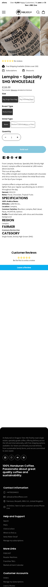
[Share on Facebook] (4, 158)
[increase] (17, 137)
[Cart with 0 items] (43, 12)
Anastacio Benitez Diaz (11, 230)
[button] (43, 12)
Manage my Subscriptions (13, 582)
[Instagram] (11, 457)
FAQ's (5, 525)
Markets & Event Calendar (13, 565)
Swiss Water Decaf (10, 536)
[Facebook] (5, 457)
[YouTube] (17, 457)
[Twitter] (23, 457)
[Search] (38, 12)
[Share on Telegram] (16, 158)
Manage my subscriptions (13, 540)
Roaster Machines (10, 557)
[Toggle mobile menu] (8, 12)
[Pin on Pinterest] (12, 158)
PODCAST (7, 553)
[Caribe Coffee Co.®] (24, 12)
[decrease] (5, 137)
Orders (6, 578)
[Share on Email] (20, 158)
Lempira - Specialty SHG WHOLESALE (22, 79)
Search (6, 521)
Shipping (14, 90)
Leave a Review (24, 267)
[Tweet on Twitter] (8, 158)
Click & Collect (9, 529)
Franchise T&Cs (9, 561)
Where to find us (9, 532)
